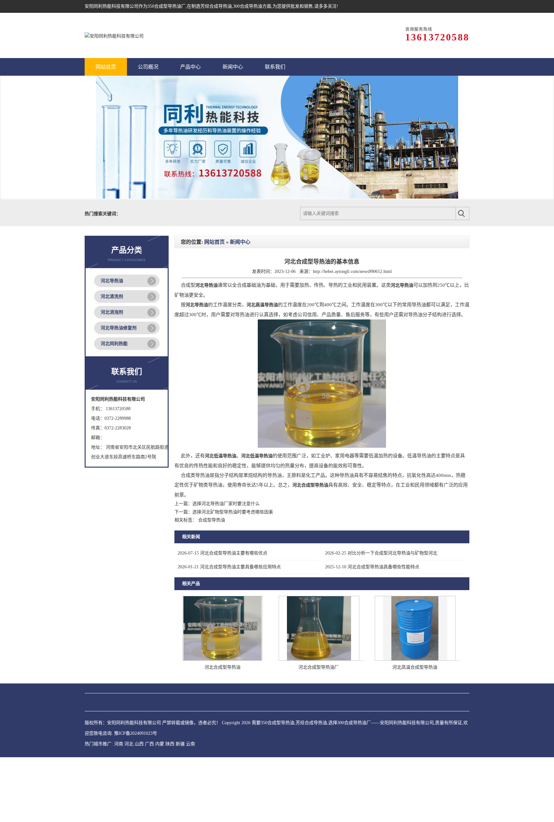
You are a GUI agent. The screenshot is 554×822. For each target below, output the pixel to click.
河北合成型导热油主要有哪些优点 (222, 617)
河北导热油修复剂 (119, 392)
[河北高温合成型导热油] (415, 724)
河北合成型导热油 (222, 732)
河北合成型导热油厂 (318, 732)
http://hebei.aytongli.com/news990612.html (352, 336)
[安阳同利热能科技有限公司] (114, 35)
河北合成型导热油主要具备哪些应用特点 (229, 631)
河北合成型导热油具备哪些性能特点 (372, 631)
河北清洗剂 (112, 361)
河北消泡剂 (112, 377)
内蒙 (159, 808)
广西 (149, 808)
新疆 (180, 808)
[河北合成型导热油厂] (319, 724)
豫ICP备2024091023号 (135, 798)
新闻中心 (240, 306)
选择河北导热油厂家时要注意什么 (226, 568)
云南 (190, 808)
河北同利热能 (114, 408)
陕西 (169, 808)
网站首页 (214, 306)
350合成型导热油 (164, 6)
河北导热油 (112, 345)
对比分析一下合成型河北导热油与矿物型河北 (381, 617)
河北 (128, 808)
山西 (139, 808)
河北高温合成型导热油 (414, 732)
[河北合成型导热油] (222, 724)
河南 (118, 808)
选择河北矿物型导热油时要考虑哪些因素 (232, 576)
